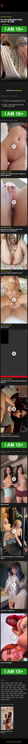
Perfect (17, 695)
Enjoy (8, 96)
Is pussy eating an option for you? (11, 273)
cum (20, 685)
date (3, 687)
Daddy (24, 685)
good (11, 689)
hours (3, 691)
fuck (19, 687)
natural (20, 693)
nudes (3, 695)
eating (3, 96)
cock (16, 685)
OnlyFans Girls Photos (6, 271)
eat (10, 687)
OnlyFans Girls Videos (6, 171)
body (21, 683)
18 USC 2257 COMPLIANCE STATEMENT (14, 742)
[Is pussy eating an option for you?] (14, 252)
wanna (3, 699)
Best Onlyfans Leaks (10, 741)
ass (16, 683)
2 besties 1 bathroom (7, 610)
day (7, 687)
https (8, 691)
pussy (15, 96)
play (22, 695)
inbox (12, 691)
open (13, 695)
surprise (8, 697)
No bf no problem (6, 663)
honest (20, 689)
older (8, 695)
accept (7, 683)
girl (2, 689)
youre (8, 699)
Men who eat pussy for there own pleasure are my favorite (11, 230)
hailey (15, 689)
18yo (3, 683)
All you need (5, 504)
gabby (23, 687)
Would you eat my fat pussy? (10, 436)
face (15, 687)
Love (3, 693)
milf (11, 693)
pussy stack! (5, 327)
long (21, 691)
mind (15, 693)
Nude (25, 693)
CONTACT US (19, 741)
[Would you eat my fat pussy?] (14, 409)
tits (17, 697)
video (22, 697)
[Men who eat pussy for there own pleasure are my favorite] (14, 202)
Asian (12, 683)
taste (14, 697)
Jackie (17, 691)
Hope (25, 689)
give (6, 689)
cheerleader (9, 685)
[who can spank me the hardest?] (7, 718)
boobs (3, 685)
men (12, 96)
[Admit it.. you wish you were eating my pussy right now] (14, 146)
